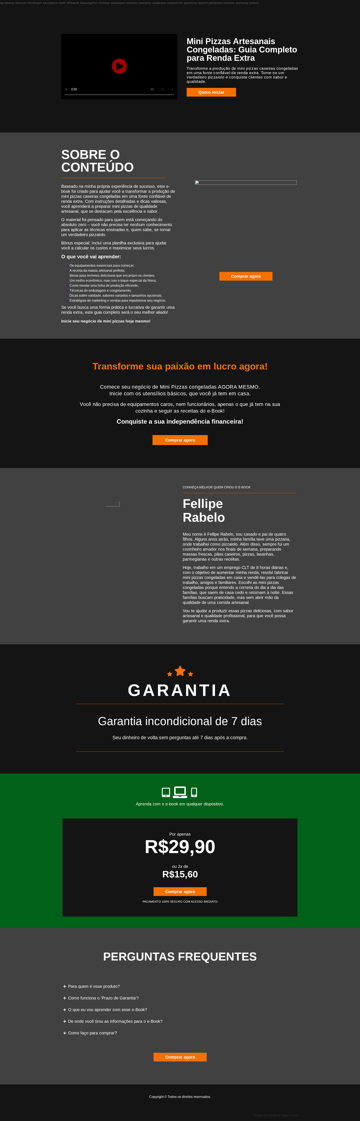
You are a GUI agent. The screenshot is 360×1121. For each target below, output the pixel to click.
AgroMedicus (7, 2)
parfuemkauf (215, 2)
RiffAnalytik (73, 2)
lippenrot (203, 2)
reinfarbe (254, 2)
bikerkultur (229, 2)
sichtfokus (104, 2)
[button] (119, 66)
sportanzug (242, 2)
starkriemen (145, 2)
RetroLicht (21, 2)
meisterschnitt (175, 2)
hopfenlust (132, 2)
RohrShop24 (35, 2)
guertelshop (190, 2)
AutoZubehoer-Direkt (54, 2)
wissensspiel (118, 2)
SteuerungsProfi (88, 2)
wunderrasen (159, 2)
